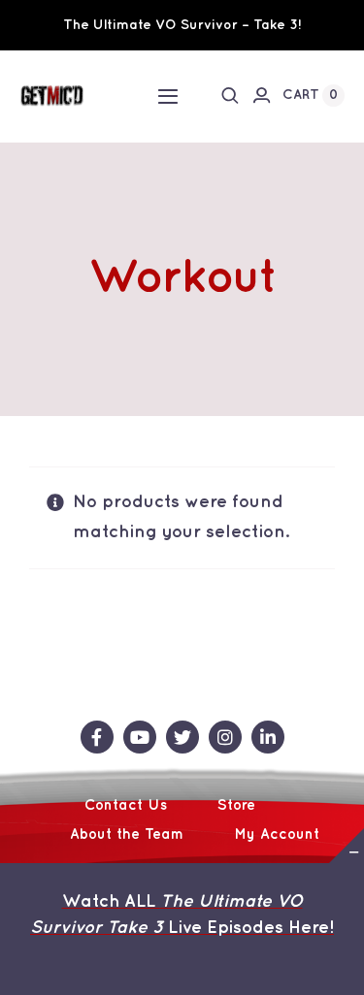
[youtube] (139, 737)
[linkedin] (267, 737)
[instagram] (225, 737)
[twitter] (182, 737)
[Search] (230, 95)
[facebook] (97, 737)
